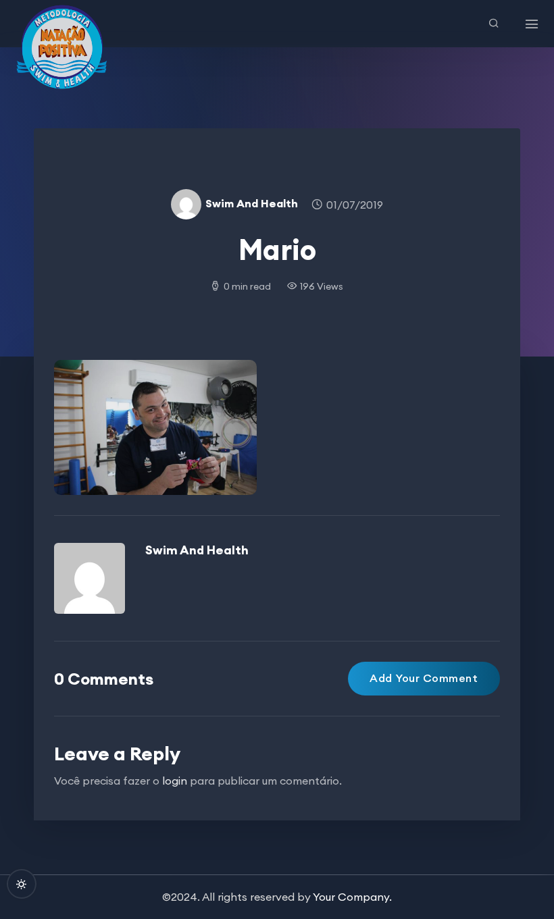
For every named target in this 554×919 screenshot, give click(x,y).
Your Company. (352, 896)
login (174, 780)
